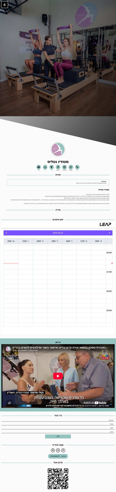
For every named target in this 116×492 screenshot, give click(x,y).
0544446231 (55, 456)
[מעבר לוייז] (45, 167)
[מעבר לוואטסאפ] (71, 167)
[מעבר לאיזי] (51, 167)
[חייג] (77, 167)
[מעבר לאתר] (38, 167)
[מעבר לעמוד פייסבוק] (58, 167)
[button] (4, 4)
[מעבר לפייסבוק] (63, 450)
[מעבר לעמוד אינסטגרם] (64, 167)
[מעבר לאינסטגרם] (58, 450)
